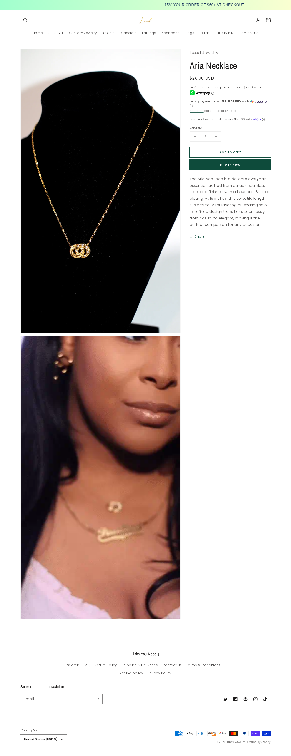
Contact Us (172, 665)
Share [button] (200, 236)
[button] (25, 20)
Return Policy (106, 665)
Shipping (197, 110)
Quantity (196, 127)
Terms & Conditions (203, 665)
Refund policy (131, 673)
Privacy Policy (159, 673)
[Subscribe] (97, 699)
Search (73, 665)
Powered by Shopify (258, 742)
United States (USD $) (40, 739)
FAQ (87, 665)
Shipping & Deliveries (140, 665)
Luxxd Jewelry (236, 742)
